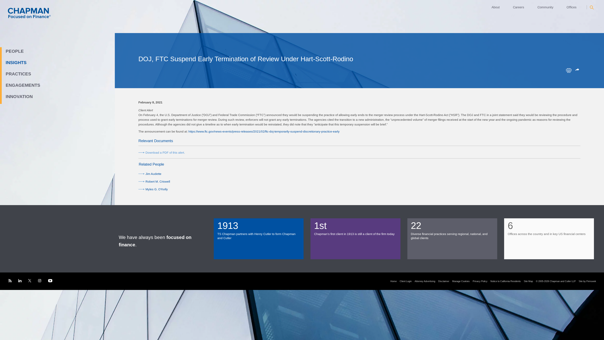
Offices (571, 7)
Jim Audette (153, 174)
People (15, 51)
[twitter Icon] (30, 281)
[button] (577, 69)
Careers (518, 7)
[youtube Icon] (50, 281)
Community (545, 7)
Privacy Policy (480, 281)
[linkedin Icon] (20, 281)
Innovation (19, 96)
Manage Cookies (461, 281)
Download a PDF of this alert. (165, 152)
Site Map (528, 281)
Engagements (23, 85)
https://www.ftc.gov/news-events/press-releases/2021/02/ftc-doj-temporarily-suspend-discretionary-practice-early (264, 131)
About (496, 7)
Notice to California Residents (505, 281)
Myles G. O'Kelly (156, 189)
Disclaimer (443, 281)
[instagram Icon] (39, 281)
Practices (18, 73)
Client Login (406, 281)
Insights (16, 62)
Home (393, 281)
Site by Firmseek (587, 281)
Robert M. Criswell (157, 181)
